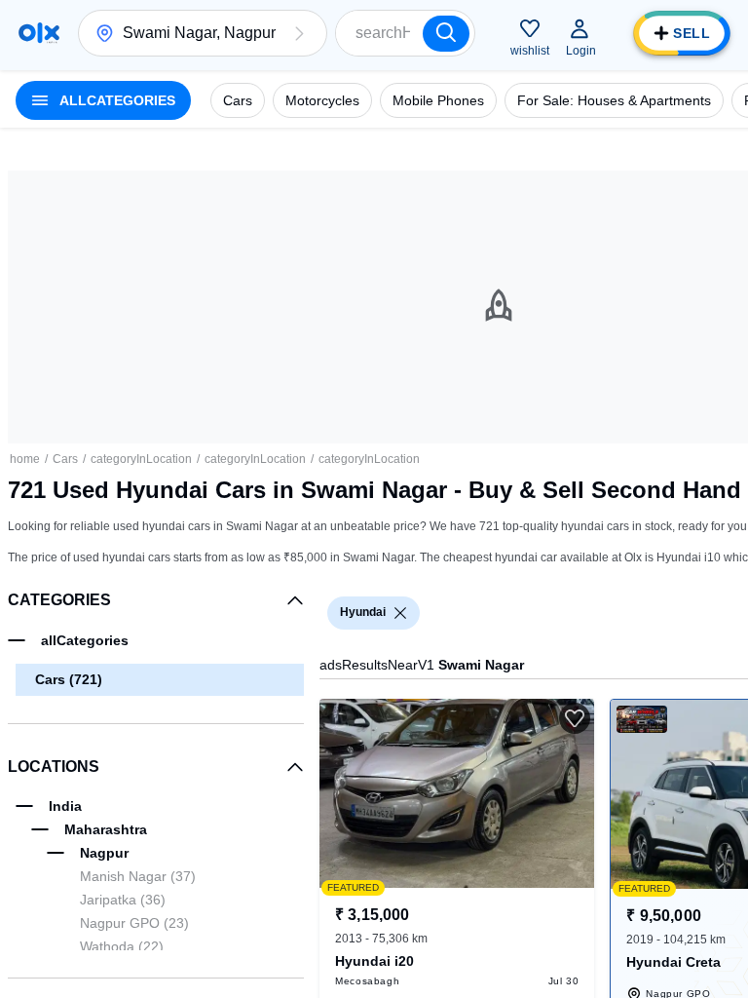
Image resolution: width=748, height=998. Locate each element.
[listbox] (400, 613)
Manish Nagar (138, 876)
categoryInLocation (141, 459)
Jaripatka (123, 899)
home (25, 459)
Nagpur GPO (134, 923)
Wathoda (122, 946)
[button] (299, 33)
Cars (65, 459)
